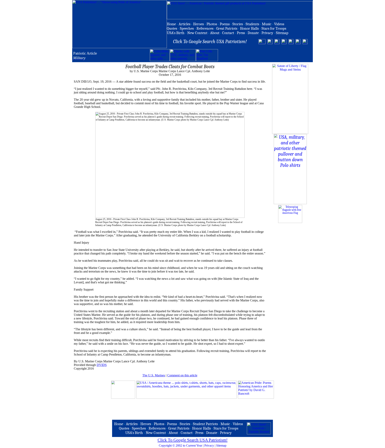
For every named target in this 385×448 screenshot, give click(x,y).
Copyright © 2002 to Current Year (180, 445)
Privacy (209, 445)
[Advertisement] (265, 55)
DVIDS (102, 365)
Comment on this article (182, 375)
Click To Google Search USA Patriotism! (193, 440)
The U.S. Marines (153, 375)
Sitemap (221, 445)
